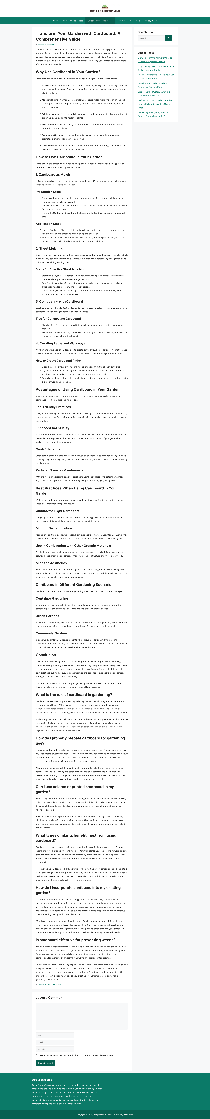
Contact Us (135, 21)
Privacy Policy (151, 21)
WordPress (128, 1114)
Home (55, 21)
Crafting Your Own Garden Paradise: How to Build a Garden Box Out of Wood (155, 104)
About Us (121, 21)
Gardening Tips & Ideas (73, 21)
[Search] (168, 38)
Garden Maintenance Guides (100, 21)
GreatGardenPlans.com (43, 1085)
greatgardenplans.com (102, 1114)
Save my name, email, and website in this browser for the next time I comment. (76, 1055)
